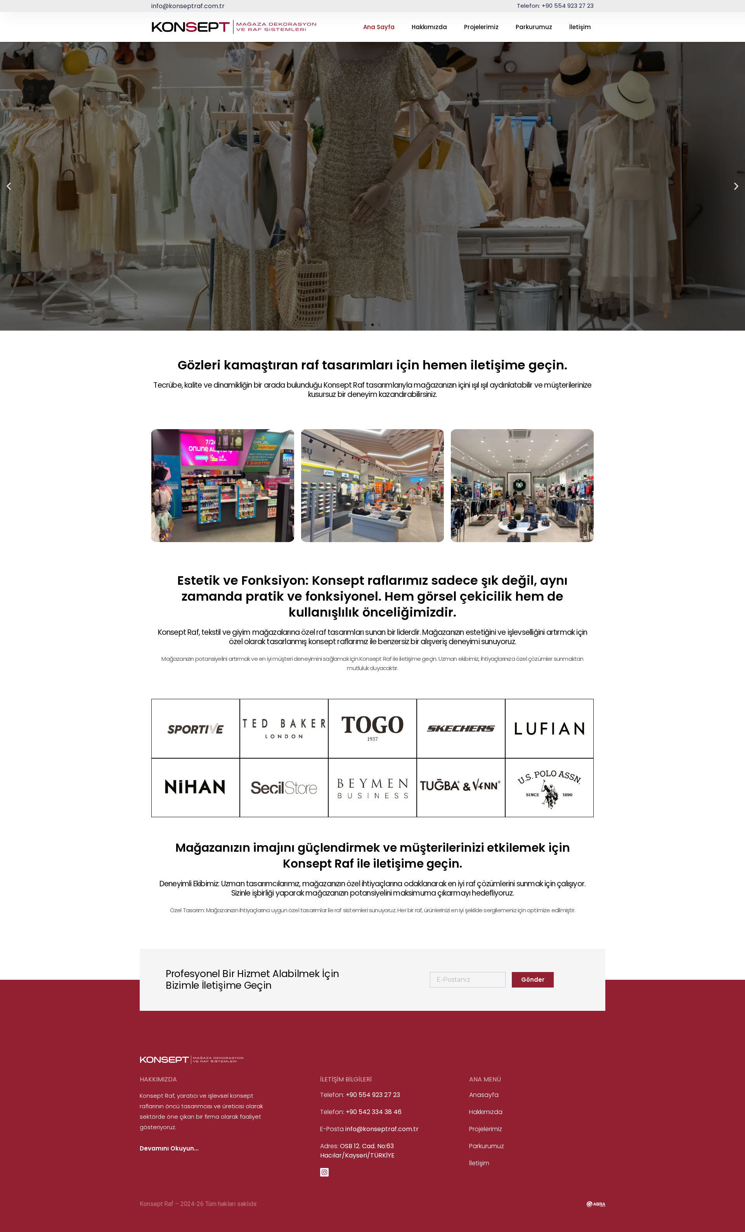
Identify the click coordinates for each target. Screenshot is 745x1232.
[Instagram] (324, 1172)
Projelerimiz (481, 27)
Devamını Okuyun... (169, 1148)
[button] (9, 186)
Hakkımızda (429, 27)
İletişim (580, 27)
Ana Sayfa (379, 27)
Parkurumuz (534, 27)
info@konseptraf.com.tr (188, 6)
